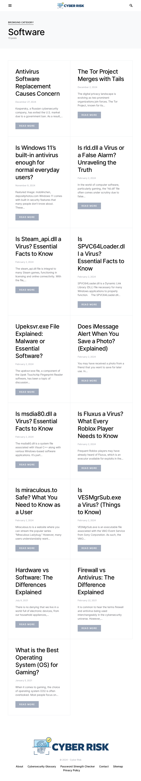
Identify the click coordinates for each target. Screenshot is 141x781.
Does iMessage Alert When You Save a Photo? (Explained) (98, 337)
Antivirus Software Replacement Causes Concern (37, 82)
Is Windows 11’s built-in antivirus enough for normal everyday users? (37, 162)
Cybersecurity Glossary (42, 766)
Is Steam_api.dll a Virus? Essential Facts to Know (38, 246)
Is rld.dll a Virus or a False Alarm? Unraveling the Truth (101, 158)
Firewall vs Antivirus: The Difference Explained (96, 581)
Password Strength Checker (77, 766)
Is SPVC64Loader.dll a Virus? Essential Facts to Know (101, 253)
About (19, 766)
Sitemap (118, 766)
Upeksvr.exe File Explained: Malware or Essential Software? (37, 341)
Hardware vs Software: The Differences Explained (34, 581)
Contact (104, 766)
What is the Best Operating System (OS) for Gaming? (37, 661)
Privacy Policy (71, 770)
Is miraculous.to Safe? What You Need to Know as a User (37, 501)
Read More (27, 125)
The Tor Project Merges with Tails (101, 75)
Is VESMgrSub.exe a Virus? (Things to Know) (99, 501)
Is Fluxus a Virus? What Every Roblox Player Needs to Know (100, 424)
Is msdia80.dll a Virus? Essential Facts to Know (36, 421)
